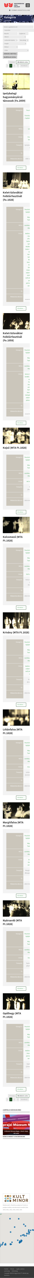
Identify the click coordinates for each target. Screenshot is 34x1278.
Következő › (24, 65)
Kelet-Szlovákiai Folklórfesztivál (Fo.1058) (12, 336)
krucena (29, 262)
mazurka (29, 270)
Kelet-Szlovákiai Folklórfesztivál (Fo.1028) (12, 196)
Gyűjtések (28, 118)
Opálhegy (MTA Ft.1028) (12, 1015)
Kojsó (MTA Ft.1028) (15, 447)
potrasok (29, 283)
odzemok (29, 273)
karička (29, 390)
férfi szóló (29, 574)
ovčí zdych (29, 278)
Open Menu (28, 5)
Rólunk (12, 1269)
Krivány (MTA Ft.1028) (16, 632)
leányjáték (28, 395)
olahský (29, 275)
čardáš (27, 377)
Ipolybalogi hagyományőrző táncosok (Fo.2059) (14, 97)
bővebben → (21, 168)
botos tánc (28, 374)
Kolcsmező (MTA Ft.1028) (13, 538)
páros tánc (29, 400)
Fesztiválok (28, 209)
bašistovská (29, 233)
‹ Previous (12, 62)
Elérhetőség (15, 1271)
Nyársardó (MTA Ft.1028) (12, 922)
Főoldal (6, 1269)
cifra (28, 239)
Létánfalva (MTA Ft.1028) (12, 731)
